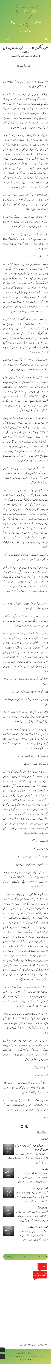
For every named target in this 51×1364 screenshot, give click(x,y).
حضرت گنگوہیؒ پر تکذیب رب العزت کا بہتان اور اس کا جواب (25, 50)
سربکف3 (23, 56)
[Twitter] (28, 1359)
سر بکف (26, 22)
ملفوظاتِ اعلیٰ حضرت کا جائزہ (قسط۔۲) (38, 1227)
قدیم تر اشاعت (43, 1257)
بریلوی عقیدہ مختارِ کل (42, 1208)
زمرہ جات (6, 39)
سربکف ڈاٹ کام (18, 1356)
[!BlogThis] (43, 1132)
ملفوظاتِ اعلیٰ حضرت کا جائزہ (40, 1189)
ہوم (25, 1257)
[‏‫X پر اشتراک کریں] (40, 1132)
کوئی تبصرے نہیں (13, 56)
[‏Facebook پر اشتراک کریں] (38, 1132)
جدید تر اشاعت (8, 1257)
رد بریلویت (28, 56)
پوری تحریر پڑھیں (38, 1162)
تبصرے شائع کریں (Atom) (28, 1345)
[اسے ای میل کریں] (45, 1132)
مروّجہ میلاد (45, 1169)
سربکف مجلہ (18, 1353)
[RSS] (20, 1359)
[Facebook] (31, 1359)
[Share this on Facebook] (26, 1126)
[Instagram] (25, 1359)
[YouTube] (23, 1359)
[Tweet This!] (22, 1126)
